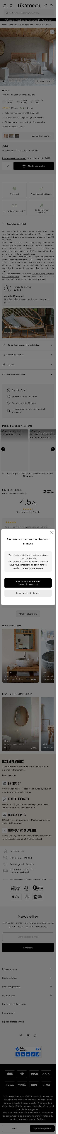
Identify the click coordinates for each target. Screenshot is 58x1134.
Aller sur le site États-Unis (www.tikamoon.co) (28, 582)
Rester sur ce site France (28, 593)
